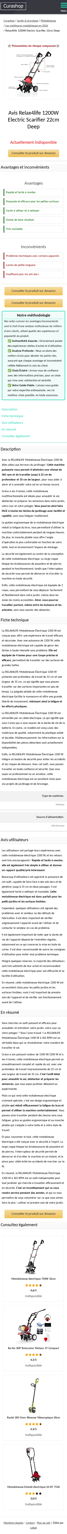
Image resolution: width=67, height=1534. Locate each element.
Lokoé (33, 1528)
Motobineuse (48, 21)
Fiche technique (12, 416)
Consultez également (16, 436)
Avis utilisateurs (12, 423)
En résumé (9, 429)
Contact (30, 1523)
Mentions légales (13, 1523)
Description (10, 409)
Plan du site (43, 1523)
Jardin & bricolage (27, 21)
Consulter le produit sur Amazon (34, 153)
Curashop (9, 21)
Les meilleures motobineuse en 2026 (26, 25)
